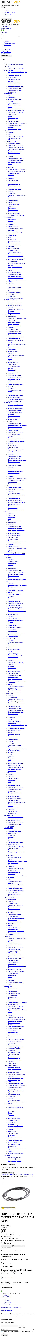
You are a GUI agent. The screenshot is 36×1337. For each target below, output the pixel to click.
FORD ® (7, 403)
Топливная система (14, 243)
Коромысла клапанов (15, 162)
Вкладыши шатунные (15, 90)
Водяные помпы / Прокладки (17, 72)
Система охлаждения (14, 401)
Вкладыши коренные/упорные (17, 861)
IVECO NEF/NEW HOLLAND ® (14, 554)
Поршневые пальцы (14, 189)
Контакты (7, 14)
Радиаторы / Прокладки (15, 147)
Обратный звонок (6, 19)
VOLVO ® (7, 1082)
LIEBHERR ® (8, 828)
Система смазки (13, 210)
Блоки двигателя (13, 204)
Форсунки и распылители (16, 109)
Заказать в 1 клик (6, 1245)
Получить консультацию (8, 1263)
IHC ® (6, 486)
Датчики (11, 178)
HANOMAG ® (9, 421)
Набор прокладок (13, 1072)
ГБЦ (9, 134)
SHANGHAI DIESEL (11, 1065)
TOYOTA (7, 66)
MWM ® (7, 936)
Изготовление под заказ (15, 64)
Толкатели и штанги (14, 747)
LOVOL (7, 131)
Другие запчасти (9, 63)
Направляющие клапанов (16, 710)
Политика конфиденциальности (11, 1307)
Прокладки (11, 223)
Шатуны (10, 96)
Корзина (4, 32)
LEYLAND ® (8, 815)
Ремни (10, 116)
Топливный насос (13, 576)
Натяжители (12, 208)
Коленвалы (11, 98)
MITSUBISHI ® (9, 898)
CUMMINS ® (8, 217)
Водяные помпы (13, 250)
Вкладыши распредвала (15, 158)
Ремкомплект (12, 988)
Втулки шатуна (13, 118)
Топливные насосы (14, 153)
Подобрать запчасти (7, 1172)
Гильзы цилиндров (14, 79)
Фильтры (11, 230)
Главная (3, 1174)
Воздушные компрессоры (16, 215)
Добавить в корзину (18, 1245)
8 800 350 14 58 (5, 26)
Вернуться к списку (7, 1277)
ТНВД (10, 237)
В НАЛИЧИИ (8, 70)
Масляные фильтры (14, 1159)
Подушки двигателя (14, 333)
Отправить (4, 1335)
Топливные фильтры (14, 1157)
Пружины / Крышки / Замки (17, 195)
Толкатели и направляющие (17, 171)
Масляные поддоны (14, 252)
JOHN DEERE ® (9, 638)
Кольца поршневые (14, 83)
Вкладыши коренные (14, 88)
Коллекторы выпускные (15, 160)
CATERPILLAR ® (10, 142)
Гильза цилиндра (13, 121)
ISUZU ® (7, 511)
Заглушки (11, 294)
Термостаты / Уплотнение (16, 703)
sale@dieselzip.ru (6, 28)
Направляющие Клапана (16, 110)
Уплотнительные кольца (15, 86)
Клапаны (11, 101)
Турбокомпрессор (13, 844)
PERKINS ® (8, 986)
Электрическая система (15, 298)
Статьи (6, 16)
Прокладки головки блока (16, 1074)
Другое (10, 81)
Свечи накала (12, 177)
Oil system (11, 866)
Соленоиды (11, 193)
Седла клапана (12, 166)
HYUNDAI (8, 94)
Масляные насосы (13, 103)
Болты (10, 74)
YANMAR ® (8, 1104)
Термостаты (12, 92)
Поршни (10, 85)
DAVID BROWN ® (10, 300)
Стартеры (11, 758)
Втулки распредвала (14, 75)
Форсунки (11, 809)
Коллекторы (12, 629)
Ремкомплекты (12, 199)
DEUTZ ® (7, 315)
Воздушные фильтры (14, 1161)
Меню (3, 7)
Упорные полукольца (15, 627)
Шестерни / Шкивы (14, 143)
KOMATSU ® (8, 693)
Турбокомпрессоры (14, 213)
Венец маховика (13, 201)
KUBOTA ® (8, 773)
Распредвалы (12, 114)
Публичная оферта (6, 1310)
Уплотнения (12, 77)
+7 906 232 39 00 (6, 1295)
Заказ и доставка (9, 12)
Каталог (7, 10)
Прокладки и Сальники (15, 68)
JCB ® (6, 581)
